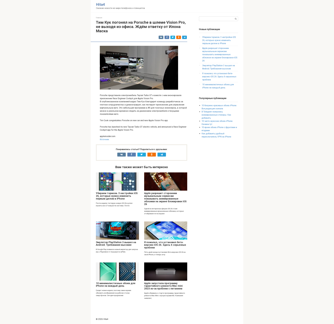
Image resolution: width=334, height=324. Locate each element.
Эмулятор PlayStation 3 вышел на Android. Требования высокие (116, 243)
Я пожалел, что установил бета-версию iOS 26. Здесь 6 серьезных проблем (165, 245)
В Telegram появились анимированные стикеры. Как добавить (216, 114)
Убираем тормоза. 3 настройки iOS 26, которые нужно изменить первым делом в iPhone (117, 196)
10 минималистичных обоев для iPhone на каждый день (115, 284)
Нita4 (100, 4)
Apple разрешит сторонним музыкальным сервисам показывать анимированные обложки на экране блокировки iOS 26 (165, 199)
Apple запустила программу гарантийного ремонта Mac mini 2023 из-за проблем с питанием (163, 286)
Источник (104, 139)
